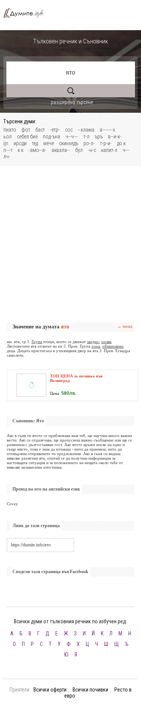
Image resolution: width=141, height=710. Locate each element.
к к (20, 150)
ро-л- (89, 143)
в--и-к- (114, 136)
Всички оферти (50, 690)
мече (48, 143)
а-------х (107, 130)
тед (35, 143)
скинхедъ (68, 143)
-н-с (92, 150)
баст (40, 130)
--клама (86, 130)
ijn (5, 143)
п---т (7, 150)
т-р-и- (106, 143)
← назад (124, 326)
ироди (20, 143)
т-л (86, 136)
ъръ (99, 136)
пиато (9, 130)
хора (95, 346)
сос (69, 130)
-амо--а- (37, 150)
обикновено (113, 346)
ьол (7, 136)
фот (25, 130)
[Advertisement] (70, 243)
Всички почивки (90, 690)
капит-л (109, 150)
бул (79, 150)
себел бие (27, 136)
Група (37, 341)
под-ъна (51, 136)
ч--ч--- (71, 136)
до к (121, 143)
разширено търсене (72, 102)
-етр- (55, 130)
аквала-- (61, 150)
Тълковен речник (26, 13)
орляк (106, 341)
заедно (93, 341)
